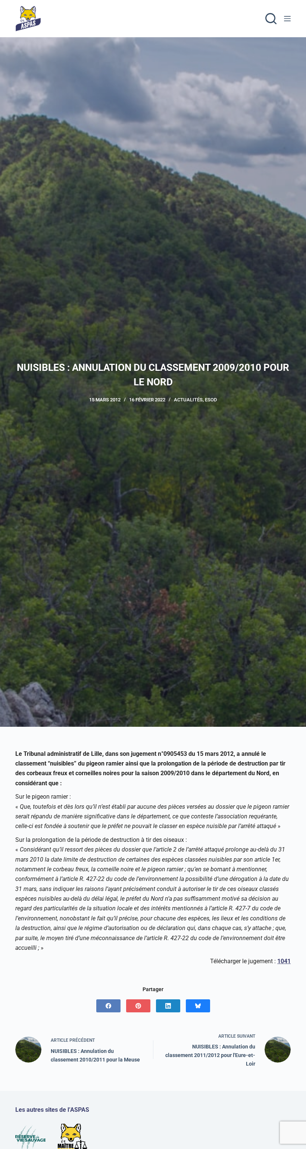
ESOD (211, 399)
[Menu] (287, 18)
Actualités (188, 399)
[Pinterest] (138, 1005)
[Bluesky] (198, 1005)
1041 (284, 961)
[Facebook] (108, 1005)
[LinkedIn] (168, 1005)
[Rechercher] (271, 18)
